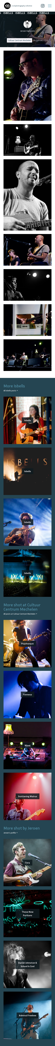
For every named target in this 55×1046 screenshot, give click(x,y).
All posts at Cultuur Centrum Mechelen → (20, 614)
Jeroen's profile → (10, 833)
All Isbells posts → (11, 391)
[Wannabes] (7, 6)
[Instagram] (42, 5)
